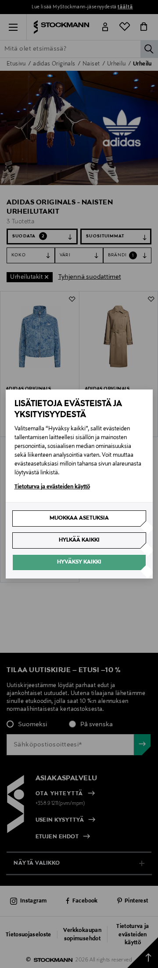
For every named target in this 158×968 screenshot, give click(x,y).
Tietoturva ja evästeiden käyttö (52, 487)
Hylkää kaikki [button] (79, 540)
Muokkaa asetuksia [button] (79, 518)
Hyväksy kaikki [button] (79, 562)
